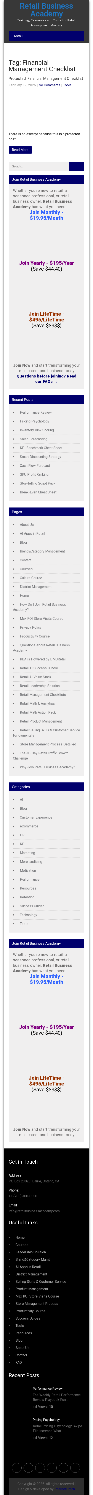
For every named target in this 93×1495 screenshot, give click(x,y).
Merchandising (31, 862)
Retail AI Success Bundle (39, 668)
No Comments (49, 85)
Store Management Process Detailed (48, 744)
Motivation (28, 871)
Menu (18, 36)
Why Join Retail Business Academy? (47, 767)
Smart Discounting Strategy (40, 457)
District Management (35, 587)
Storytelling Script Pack (37, 483)
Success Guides (32, 906)
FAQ (19, 1362)
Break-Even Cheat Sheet (38, 492)
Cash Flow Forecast (35, 466)
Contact (25, 560)
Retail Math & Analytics (37, 704)
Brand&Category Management (42, 551)
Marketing (27, 853)
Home (24, 596)
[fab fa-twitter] (28, 1468)
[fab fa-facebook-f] (17, 1468)
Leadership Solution (31, 1252)
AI (21, 800)
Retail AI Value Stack (35, 677)
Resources (28, 888)
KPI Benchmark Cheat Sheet (41, 448)
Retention (27, 897)
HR (22, 835)
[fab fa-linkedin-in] (52, 1468)
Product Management (32, 1289)
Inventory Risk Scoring (37, 430)
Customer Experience (36, 817)
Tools (67, 85)
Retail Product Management (41, 721)
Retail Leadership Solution (40, 686)
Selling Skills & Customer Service (41, 1282)
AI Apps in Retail (32, 534)
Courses (26, 569)
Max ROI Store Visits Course (41, 619)
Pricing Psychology (34, 421)
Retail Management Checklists (43, 695)
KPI (23, 844)
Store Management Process (37, 1304)
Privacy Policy (31, 627)
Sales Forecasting (33, 439)
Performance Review (36, 412)
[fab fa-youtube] (75, 1468)
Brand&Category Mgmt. (33, 1259)
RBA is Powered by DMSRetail (43, 659)
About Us (27, 525)
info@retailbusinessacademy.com (34, 1208)
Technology (28, 915)
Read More (20, 150)
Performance (30, 879)
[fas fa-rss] (63, 1468)
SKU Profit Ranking (34, 474)
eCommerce (29, 826)
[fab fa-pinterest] (40, 1468)
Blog (23, 542)
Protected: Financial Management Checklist (46, 78)
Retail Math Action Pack (38, 712)
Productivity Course (35, 636)
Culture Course (31, 578)
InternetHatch (65, 1489)
